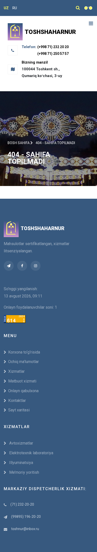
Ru (14, 8)
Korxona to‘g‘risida (24, 352)
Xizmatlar (16, 371)
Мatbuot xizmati (22, 381)
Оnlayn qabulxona (23, 390)
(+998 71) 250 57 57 (53, 54)
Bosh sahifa (18, 143)
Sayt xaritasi (19, 410)
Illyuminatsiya (20, 462)
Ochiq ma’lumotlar (23, 361)
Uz (6, 8)
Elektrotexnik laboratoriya (30, 453)
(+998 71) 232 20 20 (53, 47)
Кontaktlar (17, 400)
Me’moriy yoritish (23, 472)
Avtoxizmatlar (20, 443)
